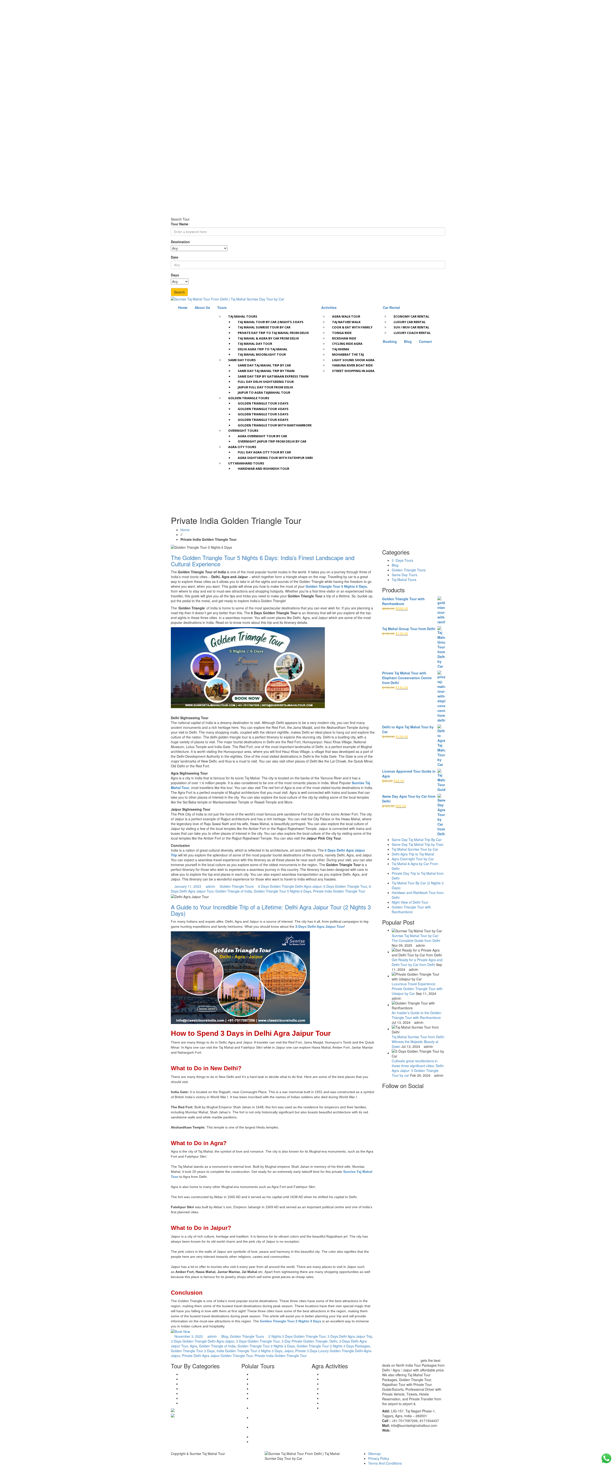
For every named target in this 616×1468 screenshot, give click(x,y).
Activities (329, 307)
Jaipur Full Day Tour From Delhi (265, 387)
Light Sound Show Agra (353, 360)
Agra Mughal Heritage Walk (342, 1374)
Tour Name (179, 224)
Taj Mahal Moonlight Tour (262, 354)
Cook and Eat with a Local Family (346, 1403)
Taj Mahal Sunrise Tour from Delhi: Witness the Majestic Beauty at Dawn (418, 1041)
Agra (193, 1346)
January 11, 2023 (187, 886)
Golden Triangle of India (233, 891)
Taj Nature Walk (346, 322)
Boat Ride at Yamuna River (341, 1388)
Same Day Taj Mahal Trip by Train (266, 371)
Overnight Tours (243, 430)
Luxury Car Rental (410, 322)
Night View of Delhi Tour (410, 902)
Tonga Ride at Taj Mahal (340, 1379)
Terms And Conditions (385, 1463)
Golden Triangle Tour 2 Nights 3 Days (290, 1321)
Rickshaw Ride (344, 338)
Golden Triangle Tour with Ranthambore (275, 425)
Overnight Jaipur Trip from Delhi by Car (272, 441)
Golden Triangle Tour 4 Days (263, 409)
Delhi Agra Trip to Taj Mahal (263, 349)
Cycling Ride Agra (347, 343)
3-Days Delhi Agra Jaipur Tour (319, 926)
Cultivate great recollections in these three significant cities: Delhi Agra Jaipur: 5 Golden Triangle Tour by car (417, 1068)
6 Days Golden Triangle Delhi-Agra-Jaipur (289, 886)
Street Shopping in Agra (353, 371)
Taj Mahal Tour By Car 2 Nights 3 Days (270, 322)
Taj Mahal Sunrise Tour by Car (264, 327)
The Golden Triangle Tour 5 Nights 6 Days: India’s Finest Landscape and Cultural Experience (262, 560)
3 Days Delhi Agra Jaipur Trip (349, 1336)
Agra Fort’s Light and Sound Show (347, 1407)
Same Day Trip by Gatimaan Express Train (273, 376)
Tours (222, 307)
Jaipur (288, 1350)
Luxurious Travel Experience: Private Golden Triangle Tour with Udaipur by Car (417, 988)
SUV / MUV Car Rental (411, 327)
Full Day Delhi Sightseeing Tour (266, 381)
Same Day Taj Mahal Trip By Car (417, 839)
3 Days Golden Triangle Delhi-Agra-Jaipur (202, 1341)
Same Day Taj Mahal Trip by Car (264, 365)
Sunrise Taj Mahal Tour (401, 1360)
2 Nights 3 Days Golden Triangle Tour (297, 1336)
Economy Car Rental (411, 316)
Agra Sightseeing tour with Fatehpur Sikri (275, 458)
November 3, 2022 (188, 1336)
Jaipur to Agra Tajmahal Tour (264, 392)
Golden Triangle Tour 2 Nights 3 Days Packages (333, 1346)
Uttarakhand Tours (246, 463)
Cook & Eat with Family (352, 327)
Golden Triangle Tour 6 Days (263, 420)
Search (179, 292)
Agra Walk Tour (346, 316)
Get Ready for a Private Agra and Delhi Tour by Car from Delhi (417, 962)
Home (182, 307)
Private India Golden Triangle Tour (339, 891)
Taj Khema (340, 349)
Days (175, 275)
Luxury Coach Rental (412, 333)
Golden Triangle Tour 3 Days (263, 403)
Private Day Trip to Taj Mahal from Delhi (273, 333)
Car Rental (391, 307)
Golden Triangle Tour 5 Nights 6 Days (336, 586)
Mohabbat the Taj (348, 354)
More (421, 1403)
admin (210, 886)
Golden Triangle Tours (248, 398)
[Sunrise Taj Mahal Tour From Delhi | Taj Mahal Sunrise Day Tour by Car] (227, 298)
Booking (390, 341)
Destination (180, 241)
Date (174, 257)
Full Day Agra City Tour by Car (264, 452)
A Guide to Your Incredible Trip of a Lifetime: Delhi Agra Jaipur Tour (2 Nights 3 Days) (271, 910)
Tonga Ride (342, 333)
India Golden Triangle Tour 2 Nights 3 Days (249, 1350)
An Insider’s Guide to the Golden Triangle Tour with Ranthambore (416, 1015)
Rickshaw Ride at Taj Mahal (342, 1383)
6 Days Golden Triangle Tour (345, 886)
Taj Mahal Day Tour (255, 343)
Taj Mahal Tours (242, 316)
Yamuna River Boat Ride (352, 365)
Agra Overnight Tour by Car (262, 436)
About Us (202, 307)
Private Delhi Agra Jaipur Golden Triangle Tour (217, 1355)
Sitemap (374, 1453)
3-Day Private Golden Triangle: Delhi (309, 1341)
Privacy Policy (378, 1458)
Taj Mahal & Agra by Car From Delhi (268, 338)
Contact (425, 341)
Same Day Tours (242, 360)
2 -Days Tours (402, 560)
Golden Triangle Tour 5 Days (263, 414)
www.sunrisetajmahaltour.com (414, 1430)
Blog (408, 341)
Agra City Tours (242, 447)
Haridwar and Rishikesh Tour (263, 468)
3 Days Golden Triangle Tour (258, 1341)
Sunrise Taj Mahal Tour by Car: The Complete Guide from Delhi (416, 938)
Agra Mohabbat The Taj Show (344, 1398)
